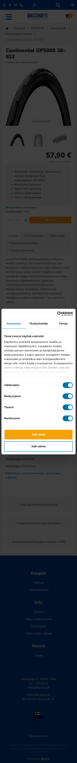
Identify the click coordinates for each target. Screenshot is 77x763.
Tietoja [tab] (63, 323)
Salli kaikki (38, 434)
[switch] (68, 396)
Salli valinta (38, 446)
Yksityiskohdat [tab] (38, 323)
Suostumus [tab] (14, 323)
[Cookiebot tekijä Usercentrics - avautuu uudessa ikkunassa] (57, 313)
